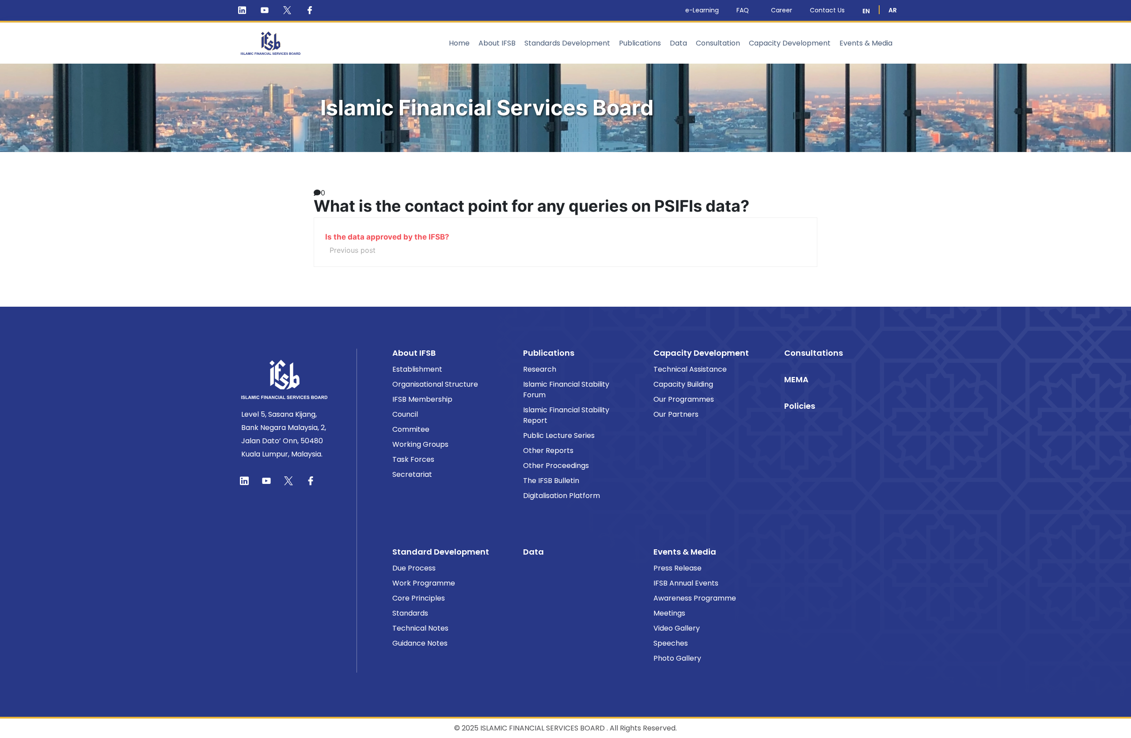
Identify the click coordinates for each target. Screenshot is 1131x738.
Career (781, 10)
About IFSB (497, 43)
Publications (640, 43)
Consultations (813, 352)
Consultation (718, 43)
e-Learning (702, 10)
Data (678, 43)
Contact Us (827, 10)
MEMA (796, 379)
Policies (799, 405)
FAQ (742, 10)
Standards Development (567, 43)
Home (459, 43)
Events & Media (865, 43)
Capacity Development (790, 43)
